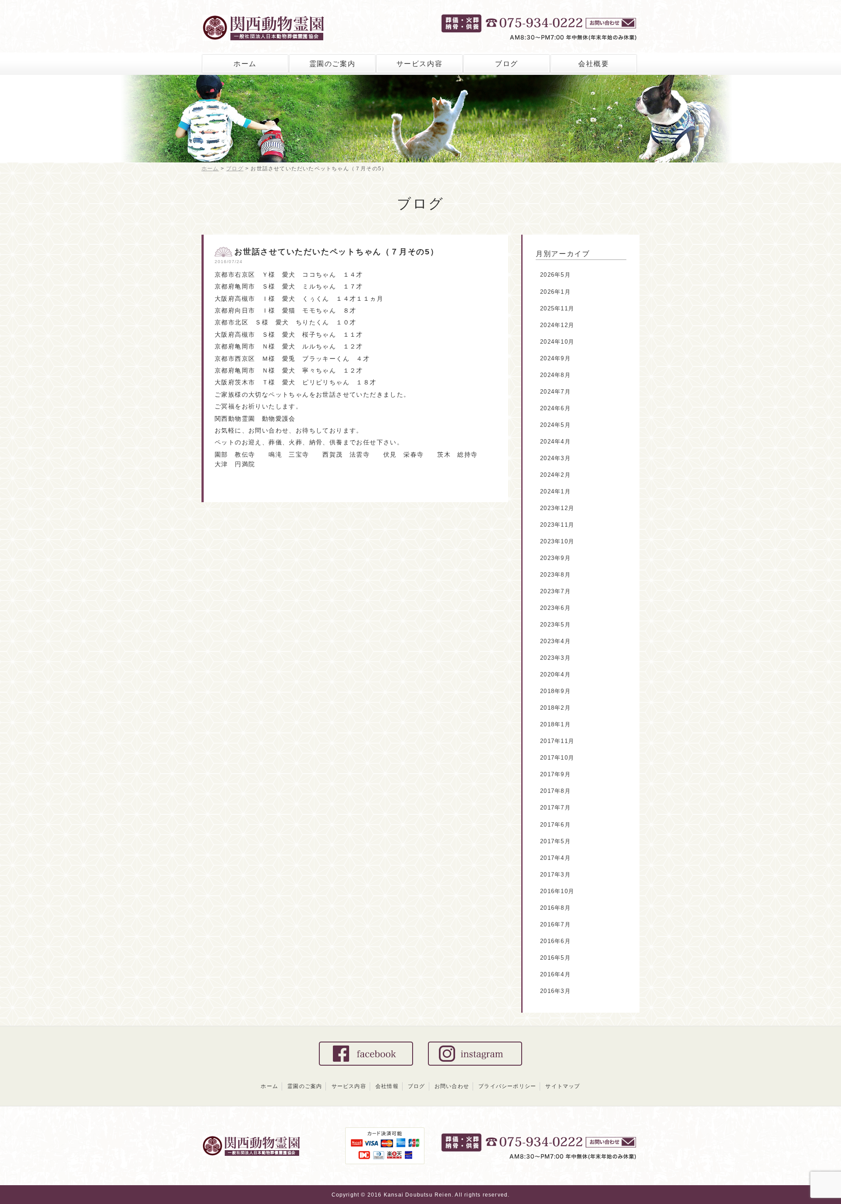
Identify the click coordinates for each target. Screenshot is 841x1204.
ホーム (245, 63)
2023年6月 (555, 608)
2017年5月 (555, 841)
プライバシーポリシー (507, 1086)
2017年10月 (557, 757)
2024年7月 (555, 391)
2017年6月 (555, 824)
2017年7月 (555, 807)
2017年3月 (555, 874)
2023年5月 (555, 624)
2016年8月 (555, 908)
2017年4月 (555, 858)
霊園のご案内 (332, 63)
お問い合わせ (452, 1086)
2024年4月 (555, 441)
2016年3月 (555, 991)
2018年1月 (555, 724)
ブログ (506, 63)
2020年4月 (555, 674)
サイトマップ (562, 1086)
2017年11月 (557, 741)
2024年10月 (557, 341)
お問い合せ (612, 24)
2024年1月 (555, 491)
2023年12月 (557, 508)
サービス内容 (419, 63)
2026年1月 (555, 292)
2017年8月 (555, 791)
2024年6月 (555, 408)
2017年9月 (555, 774)
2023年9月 (555, 558)
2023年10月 (557, 541)
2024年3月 (555, 458)
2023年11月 (557, 524)
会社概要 (593, 63)
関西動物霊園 (281, 25)
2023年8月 (555, 574)
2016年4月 (555, 974)
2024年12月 (557, 325)
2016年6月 (555, 941)
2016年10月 (557, 891)
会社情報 (387, 1086)
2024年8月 (555, 375)
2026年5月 (555, 274)
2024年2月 (555, 475)
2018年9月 (555, 691)
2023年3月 (555, 658)
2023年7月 (555, 591)
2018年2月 (555, 707)
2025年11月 (557, 308)
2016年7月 (555, 924)
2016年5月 (555, 957)
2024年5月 (555, 425)
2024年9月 (555, 358)
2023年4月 (555, 641)
